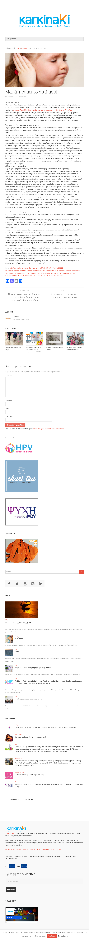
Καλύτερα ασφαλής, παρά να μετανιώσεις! (29, 775)
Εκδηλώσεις (18, 725)
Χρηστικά (24, 48)
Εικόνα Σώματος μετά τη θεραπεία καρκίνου (74, 349)
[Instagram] (33, 583)
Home (18, 48)
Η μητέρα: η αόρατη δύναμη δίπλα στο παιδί (30, 737)
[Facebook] (9, 583)
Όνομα (9, 401)
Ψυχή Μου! (19, 638)
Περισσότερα (63, 936)
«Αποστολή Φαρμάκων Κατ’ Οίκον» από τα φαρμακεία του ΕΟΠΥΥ (33, 350)
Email (8, 408)
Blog (6, 620)
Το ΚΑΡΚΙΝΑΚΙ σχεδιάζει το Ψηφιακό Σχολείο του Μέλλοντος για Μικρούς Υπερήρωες (45, 727)
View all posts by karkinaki (20, 319)
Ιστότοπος (10, 416)
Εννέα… (18, 652)
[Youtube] (25, 583)
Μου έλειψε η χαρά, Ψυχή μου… (19, 622)
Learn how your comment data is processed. (49, 429)
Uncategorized (19, 772)
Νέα (16, 744)
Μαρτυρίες (18, 735)
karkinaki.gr (11, 833)
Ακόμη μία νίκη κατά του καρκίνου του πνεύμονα (64, 296)
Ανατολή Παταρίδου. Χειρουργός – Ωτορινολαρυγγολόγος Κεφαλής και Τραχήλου (42, 110)
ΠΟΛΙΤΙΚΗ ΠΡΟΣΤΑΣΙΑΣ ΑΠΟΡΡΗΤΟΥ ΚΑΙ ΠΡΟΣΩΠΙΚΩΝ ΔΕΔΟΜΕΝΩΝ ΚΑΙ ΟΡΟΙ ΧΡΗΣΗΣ (33, 849)
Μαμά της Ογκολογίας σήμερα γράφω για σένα (33, 668)
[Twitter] (17, 583)
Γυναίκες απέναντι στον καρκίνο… (28, 699)
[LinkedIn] (40, 583)
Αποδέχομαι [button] (52, 936)
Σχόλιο (9, 375)
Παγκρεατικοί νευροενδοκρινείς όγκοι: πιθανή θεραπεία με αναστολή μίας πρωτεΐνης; (25, 297)
